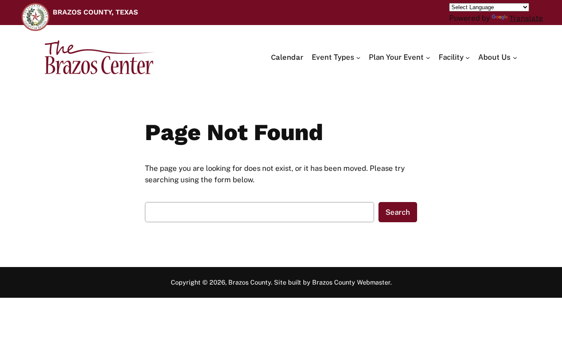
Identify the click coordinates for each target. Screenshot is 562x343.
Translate (526, 18)
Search (397, 212)
